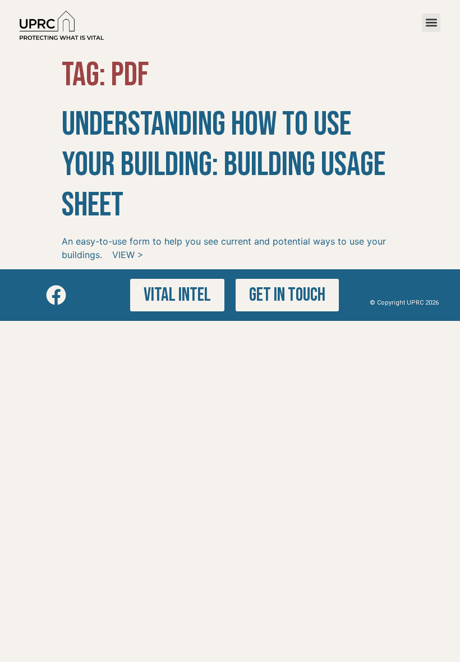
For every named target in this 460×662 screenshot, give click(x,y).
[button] (431, 22)
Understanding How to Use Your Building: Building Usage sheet (223, 165)
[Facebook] (56, 295)
